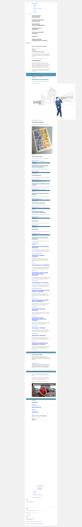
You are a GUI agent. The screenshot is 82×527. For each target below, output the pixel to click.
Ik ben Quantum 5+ (36, 175)
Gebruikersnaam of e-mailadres (30, 510)
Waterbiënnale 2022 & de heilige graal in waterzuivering (40, 166)
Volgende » (35, 243)
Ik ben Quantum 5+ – (40, 282)
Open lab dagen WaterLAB (38, 203)
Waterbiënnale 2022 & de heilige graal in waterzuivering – (40, 274)
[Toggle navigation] (37, 3)
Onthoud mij (28, 514)
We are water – (38, 327)
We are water (35, 221)
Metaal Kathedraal (35, 253)
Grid (34, 75)
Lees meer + (34, 83)
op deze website (44, 365)
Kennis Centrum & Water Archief (38, 494)
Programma (35, 491)
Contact (35, 492)
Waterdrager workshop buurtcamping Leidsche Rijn (39, 212)
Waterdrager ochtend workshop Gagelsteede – (40, 343)
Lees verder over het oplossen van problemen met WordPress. (34, 523)
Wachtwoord (28, 512)
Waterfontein (35, 229)
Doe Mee (37, 83)
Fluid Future (34, 244)
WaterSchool (40, 253)
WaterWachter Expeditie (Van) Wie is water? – (40, 291)
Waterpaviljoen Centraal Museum (40, 79)
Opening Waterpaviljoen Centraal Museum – (40, 300)
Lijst (32, 75)
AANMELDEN (34, 419)
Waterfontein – (39, 335)
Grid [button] (32, 74)
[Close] (26, 506)
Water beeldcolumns (37, 156)
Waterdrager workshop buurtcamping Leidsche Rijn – (39, 319)
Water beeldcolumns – (40, 265)
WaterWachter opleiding (38, 122)
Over (34, 493)
